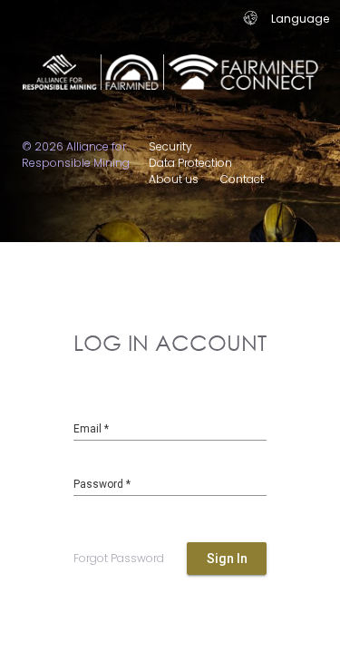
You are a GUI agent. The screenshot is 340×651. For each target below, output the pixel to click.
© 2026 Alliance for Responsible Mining (76, 154)
